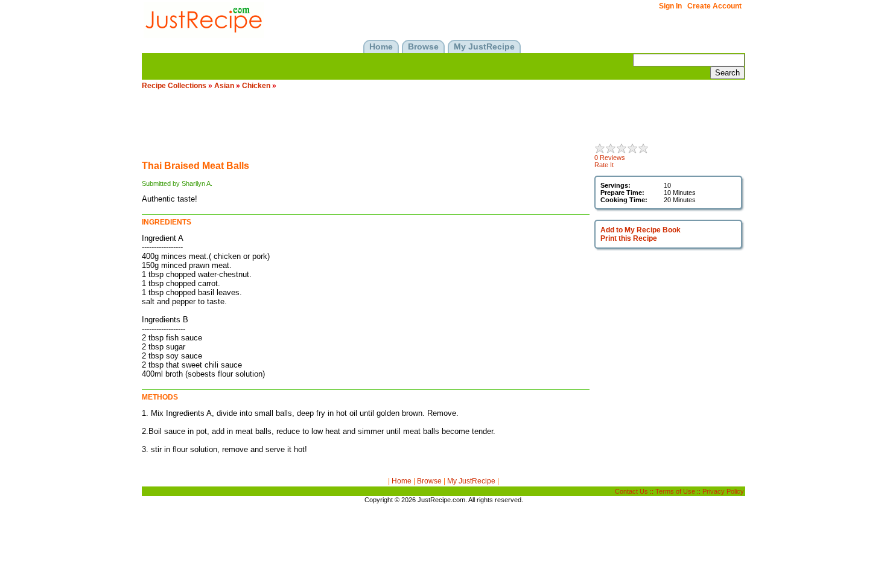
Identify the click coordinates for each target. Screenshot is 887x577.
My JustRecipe (471, 481)
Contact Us (631, 491)
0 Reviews (609, 157)
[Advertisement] (361, 124)
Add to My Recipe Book (640, 230)
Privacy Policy (723, 491)
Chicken (256, 85)
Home (402, 481)
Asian (224, 85)
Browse (429, 481)
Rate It (604, 164)
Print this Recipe (628, 238)
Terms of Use (675, 491)
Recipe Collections (174, 85)
